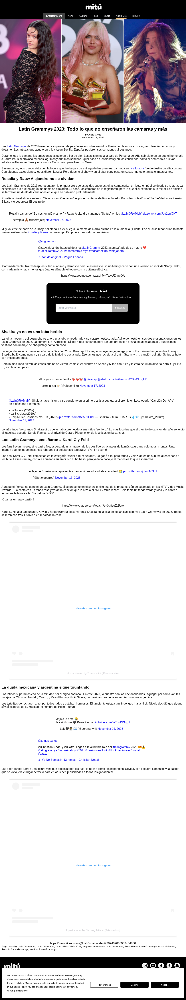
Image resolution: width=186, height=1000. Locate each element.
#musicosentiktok (96, 750)
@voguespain (47, 241)
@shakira (104, 379)
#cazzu (42, 753)
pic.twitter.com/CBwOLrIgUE (129, 379)
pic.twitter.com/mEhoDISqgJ (112, 722)
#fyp (85, 250)
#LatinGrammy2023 (51, 250)
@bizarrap (90, 379)
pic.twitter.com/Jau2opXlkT (159, 213)
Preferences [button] (22, 990)
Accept (165, 985)
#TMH (80, 750)
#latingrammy (121, 747)
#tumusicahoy (67, 750)
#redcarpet (96, 250)
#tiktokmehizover (119, 750)
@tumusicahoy (47, 740)
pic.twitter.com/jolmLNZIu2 (140, 471)
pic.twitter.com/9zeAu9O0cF (77, 417)
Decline (134, 985)
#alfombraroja (73, 250)
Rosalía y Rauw (38, 232)
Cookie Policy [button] (19, 987)
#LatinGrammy (91, 247)
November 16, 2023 (58, 219)
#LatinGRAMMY (131, 213)
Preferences (104, 985)
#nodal (135, 750)
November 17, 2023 (92, 385)
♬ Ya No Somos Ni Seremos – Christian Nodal (68, 759)
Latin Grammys (17, 146)
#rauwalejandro (114, 250)
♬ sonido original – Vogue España (60, 257)
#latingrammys (47, 750)
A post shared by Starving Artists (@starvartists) (93, 930)
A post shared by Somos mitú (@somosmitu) (93, 673)
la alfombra (137, 168)
